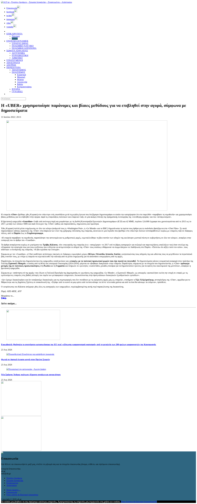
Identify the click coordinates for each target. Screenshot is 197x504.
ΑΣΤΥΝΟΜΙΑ (18, 53)
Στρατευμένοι (12, 483)
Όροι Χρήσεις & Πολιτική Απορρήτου (137, 502)
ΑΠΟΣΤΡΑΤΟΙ (13, 63)
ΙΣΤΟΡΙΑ (16, 89)
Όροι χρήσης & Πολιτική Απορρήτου (22, 495)
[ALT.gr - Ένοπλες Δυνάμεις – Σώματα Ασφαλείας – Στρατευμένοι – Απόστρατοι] (36, 2)
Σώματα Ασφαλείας (14, 480)
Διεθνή (15, 38)
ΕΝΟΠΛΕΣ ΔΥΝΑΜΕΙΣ (17, 41)
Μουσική (21, 77)
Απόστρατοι (11, 485)
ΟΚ (155, 502)
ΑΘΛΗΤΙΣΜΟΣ (19, 70)
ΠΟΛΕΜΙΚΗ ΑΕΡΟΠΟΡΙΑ (24, 48)
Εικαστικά (21, 75)
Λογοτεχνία (22, 82)
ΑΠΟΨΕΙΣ (11, 65)
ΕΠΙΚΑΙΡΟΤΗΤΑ (14, 34)
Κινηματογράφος (24, 87)
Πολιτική (16, 36)
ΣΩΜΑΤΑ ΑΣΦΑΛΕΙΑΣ (17, 50)
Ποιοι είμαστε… (13, 490)
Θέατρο (20, 79)
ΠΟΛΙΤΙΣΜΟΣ (18, 72)
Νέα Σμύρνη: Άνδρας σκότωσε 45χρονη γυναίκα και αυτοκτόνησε (31, 374)
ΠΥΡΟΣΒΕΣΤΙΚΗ (20, 55)
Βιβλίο (20, 84)
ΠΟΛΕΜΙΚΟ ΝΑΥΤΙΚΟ (23, 46)
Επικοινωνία (11, 492)
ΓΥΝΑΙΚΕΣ (17, 91)
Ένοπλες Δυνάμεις (14, 478)
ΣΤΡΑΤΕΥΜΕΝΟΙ (14, 60)
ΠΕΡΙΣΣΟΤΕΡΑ (13, 67)
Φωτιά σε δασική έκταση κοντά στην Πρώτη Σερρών (25, 359)
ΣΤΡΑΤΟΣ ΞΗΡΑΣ (20, 43)
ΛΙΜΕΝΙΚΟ (17, 58)
